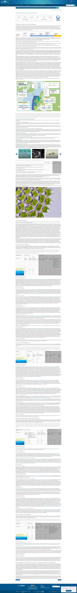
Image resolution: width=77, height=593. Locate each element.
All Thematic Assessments (41, 7)
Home (17, 7)
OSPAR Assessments (22, 7)
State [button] (38, 17)
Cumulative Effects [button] (25, 19)
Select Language (54, 585)
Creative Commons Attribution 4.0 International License (33, 588)
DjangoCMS (38, 591)
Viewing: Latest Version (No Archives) (56, 9)
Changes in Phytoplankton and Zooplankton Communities (23, 119)
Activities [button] (25, 17)
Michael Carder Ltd (54, 591)
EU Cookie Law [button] (69, 588)
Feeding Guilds (18, 139)
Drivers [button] (19, 17)
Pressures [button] (31, 17)
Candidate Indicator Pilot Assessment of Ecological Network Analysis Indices (27, 557)
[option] (38, 154)
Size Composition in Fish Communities (35, 128)
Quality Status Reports (29, 7)
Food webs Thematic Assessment (50, 7)
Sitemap (42, 585)
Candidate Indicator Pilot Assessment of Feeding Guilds (39, 329)
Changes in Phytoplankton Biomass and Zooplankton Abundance (51, 284)
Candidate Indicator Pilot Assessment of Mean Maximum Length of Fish (32, 316)
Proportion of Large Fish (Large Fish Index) (21, 128)
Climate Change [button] (44, 19)
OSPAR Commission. (25, 591)
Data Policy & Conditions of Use (45, 587)
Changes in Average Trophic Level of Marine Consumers (23, 136)
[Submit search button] (75, 5)
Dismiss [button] (69, 590)
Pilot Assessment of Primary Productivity (34, 283)
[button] (16, 154)
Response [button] (50, 17)
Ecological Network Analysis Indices (20, 143)
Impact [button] (44, 17)
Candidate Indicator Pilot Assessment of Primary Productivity (36, 382)
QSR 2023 (35, 7)
